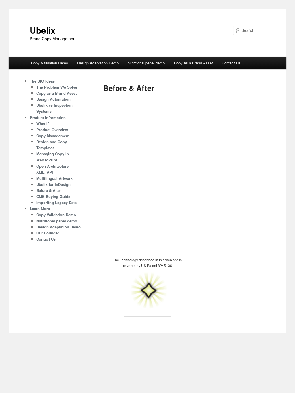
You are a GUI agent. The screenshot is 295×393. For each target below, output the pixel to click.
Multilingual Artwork (54, 178)
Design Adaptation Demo (98, 63)
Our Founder (47, 233)
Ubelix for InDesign (53, 184)
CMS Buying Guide (53, 196)
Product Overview (52, 129)
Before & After (48, 190)
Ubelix (43, 30)
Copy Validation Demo (49, 63)
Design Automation (53, 99)
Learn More (40, 208)
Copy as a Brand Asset (193, 63)
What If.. (43, 123)
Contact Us (231, 63)
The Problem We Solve (56, 87)
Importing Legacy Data (56, 202)
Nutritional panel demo (146, 63)
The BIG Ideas (42, 81)
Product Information (48, 117)
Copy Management (52, 135)
